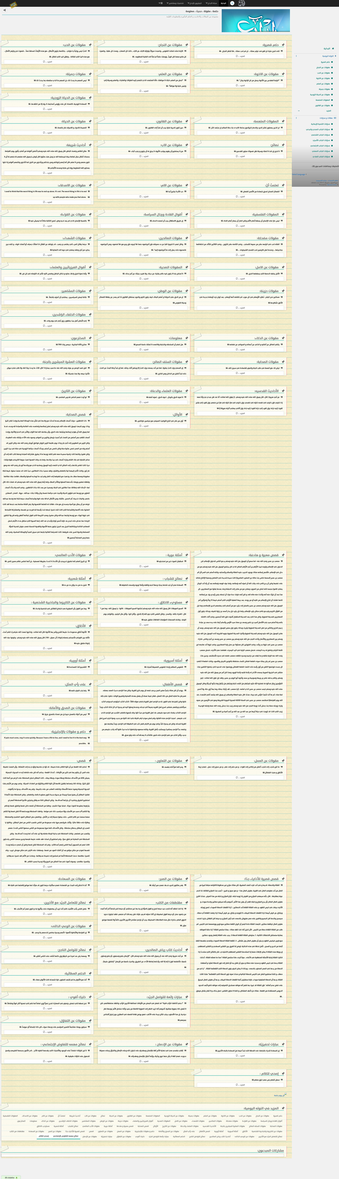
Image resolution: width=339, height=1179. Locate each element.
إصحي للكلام (270, 1073)
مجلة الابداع (212, 3)
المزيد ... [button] (241, 56)
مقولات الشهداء (74, 238)
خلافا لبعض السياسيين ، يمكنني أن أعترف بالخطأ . (67, 297)
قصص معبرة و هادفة (264, 555)
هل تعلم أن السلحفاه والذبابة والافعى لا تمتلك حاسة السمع (159, 344)
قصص (82, 761)
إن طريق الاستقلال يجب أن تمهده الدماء (167, 220)
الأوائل (177, 414)
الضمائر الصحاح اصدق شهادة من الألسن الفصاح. (261, 191)
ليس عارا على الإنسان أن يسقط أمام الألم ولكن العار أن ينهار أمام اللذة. (251, 220)
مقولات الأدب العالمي (71, 555)
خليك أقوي (77, 997)
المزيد (328, 110)
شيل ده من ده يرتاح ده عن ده (75, 585)
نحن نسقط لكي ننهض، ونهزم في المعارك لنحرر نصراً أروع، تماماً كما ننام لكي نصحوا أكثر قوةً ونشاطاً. (46, 1003)
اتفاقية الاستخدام (333, 180)
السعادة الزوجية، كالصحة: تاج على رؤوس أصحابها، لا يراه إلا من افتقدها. (58, 104)
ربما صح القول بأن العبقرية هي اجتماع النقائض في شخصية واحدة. (61, 608)
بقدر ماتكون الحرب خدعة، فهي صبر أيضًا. (167, 885)
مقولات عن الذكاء (267, 338)
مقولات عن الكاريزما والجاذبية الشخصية (59, 602)
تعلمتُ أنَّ (272, 185)
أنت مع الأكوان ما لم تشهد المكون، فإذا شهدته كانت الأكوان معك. (61, 979)
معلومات (176, 338)
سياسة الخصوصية (321, 180)
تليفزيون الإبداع (195, 3)
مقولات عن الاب (171, 145)
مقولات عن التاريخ (74, 391)
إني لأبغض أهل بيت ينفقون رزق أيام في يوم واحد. (66, 320)
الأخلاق (81, 626)
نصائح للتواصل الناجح (72, 950)
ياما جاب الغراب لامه (79, 690)
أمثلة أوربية (78, 660)
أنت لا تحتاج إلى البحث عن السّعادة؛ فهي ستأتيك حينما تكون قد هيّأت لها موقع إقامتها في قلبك (48, 885)
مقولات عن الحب (323, 72)
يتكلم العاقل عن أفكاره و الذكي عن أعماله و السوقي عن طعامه (254, 344)
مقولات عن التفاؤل (73, 1021)
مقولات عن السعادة (72, 879)
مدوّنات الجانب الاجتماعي (320, 145)
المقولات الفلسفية (266, 214)
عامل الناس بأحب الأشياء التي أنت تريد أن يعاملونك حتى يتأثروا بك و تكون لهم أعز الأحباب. (51, 908)
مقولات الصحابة (268, 362)
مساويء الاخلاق (170, 602)
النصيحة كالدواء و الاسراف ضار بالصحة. (72, 127)
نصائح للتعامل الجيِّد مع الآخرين (65, 902)
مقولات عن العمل (267, 761)
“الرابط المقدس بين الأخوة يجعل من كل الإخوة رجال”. (259, 80)
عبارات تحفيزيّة (269, 1044)
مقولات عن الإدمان (169, 1044)
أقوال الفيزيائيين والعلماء (68, 267)
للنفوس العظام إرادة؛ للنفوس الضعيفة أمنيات (165, 667)
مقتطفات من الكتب (169, 902)
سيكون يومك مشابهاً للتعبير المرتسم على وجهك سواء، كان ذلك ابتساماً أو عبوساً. (54, 1027)
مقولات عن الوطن (170, 291)
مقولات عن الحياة (74, 121)
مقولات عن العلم (323, 83)
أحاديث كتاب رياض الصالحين (164, 950)
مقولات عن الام (171, 185)
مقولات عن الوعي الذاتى (69, 926)
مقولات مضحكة (268, 238)
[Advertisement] (315, 25)
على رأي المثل (76, 684)
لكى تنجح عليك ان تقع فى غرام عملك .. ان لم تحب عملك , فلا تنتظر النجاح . (250, 51)
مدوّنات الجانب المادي (321, 156)
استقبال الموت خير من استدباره (171, 561)
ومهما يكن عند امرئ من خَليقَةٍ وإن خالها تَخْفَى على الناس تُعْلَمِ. (61, 956)
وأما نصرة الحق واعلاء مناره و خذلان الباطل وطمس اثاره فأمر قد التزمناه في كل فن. (54, 273)
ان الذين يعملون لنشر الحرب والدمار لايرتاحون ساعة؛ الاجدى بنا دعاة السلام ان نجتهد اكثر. (245, 127)
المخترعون (79, 338)
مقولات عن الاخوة (323, 78)
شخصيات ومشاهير (176, 3)
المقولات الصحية (171, 267)
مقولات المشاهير (74, 291)
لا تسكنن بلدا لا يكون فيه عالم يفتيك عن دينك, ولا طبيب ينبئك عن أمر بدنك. (154, 273)
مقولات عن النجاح (323, 67)
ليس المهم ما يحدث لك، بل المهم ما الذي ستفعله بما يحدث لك (61, 80)
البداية (223, 3)
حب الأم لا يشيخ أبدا (175, 191)
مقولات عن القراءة (73, 214)
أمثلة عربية (174, 555)
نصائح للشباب (173, 578)
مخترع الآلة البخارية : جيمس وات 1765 (72, 344)
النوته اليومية (328, 56)
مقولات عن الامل (267, 267)
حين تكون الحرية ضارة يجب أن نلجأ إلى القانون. (165, 127)
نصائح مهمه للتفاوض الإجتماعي (64, 1044)
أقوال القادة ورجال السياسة (163, 214)
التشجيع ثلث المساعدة (78, 667)
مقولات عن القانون (322, 105)
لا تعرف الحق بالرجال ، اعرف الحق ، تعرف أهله (165, 397)
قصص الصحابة (76, 414)
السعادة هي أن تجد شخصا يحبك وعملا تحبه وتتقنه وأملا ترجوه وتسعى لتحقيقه (152, 585)
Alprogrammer (332, 184)
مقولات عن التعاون (169, 761)
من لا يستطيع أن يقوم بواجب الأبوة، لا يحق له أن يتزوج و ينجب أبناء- (156, 151)
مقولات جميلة (324, 89)
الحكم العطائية (75, 973)
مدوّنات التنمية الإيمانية (320, 124)
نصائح (275, 145)
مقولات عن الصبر (171, 879)
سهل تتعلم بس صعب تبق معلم (267, 1079)
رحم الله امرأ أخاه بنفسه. (173, 767)
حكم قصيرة (325, 62)
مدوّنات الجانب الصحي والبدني (318, 129)
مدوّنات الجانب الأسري (321, 140)
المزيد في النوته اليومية (261, 1108)
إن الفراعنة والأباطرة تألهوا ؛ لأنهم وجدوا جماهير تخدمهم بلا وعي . (60, 932)
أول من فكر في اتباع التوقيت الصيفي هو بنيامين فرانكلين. (160, 420)
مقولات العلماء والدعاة (166, 391)
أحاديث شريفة (76, 145)
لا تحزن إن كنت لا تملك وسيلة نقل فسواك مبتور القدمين (258, 151)
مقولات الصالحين (170, 238)
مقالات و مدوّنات (326, 118)
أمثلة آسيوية (173, 660)
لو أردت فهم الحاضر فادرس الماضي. (72, 397)
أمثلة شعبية (77, 578)
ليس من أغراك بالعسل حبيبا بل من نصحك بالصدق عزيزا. (65, 714)
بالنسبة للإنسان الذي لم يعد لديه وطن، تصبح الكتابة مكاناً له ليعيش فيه (58, 220)
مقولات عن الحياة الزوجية (320, 94)
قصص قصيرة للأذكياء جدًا (262, 879)
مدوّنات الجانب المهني (321, 151)
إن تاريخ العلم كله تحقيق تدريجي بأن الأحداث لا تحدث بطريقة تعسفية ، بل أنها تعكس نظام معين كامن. (47, 561)
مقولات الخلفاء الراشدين (69, 314)
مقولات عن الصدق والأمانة (68, 708)
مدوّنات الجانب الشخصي (320, 134)
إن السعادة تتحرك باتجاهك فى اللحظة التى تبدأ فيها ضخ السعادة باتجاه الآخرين (248, 1050)
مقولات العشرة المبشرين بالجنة (64, 362)
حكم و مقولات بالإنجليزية (69, 731)
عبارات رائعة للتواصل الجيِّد (165, 997)
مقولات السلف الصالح (167, 362)
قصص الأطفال (172, 684)
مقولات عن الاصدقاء (72, 185)
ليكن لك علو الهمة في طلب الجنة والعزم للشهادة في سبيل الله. (254, 368)
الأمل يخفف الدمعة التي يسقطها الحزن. (264, 273)
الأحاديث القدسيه (267, 391)
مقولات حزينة (269, 291)
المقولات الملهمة (323, 100)
